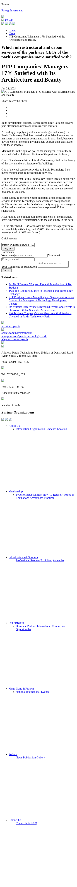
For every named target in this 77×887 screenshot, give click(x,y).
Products (49, 497)
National (20, 691)
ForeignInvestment (12, 10)
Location (62, 428)
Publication (29, 757)
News (12, 33)
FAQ (34, 823)
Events (45, 691)
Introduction (23, 428)
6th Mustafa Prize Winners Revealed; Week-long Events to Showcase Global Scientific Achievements (42, 308)
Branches (51, 428)
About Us (14, 425)
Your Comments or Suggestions (19, 266)
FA (6, 20)
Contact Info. (23, 823)
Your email (54, 255)
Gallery (41, 757)
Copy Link (8, 248)
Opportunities (23, 629)
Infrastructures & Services (23, 557)
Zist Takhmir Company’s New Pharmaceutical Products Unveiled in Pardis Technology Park (40, 315)
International (33, 691)
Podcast (13, 754)
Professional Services (28, 560)
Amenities (58, 560)
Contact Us (15, 819)
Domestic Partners (26, 626)
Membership (16, 491)
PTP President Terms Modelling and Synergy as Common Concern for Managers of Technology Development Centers (41, 300)
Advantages (36, 497)
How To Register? (53, 494)
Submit (6, 270)
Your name (7, 255)
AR (11, 20)
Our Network (16, 622)
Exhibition (46, 560)
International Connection (51, 626)
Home (12, 30)
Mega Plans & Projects (21, 688)
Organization (37, 428)
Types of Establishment (29, 494)
